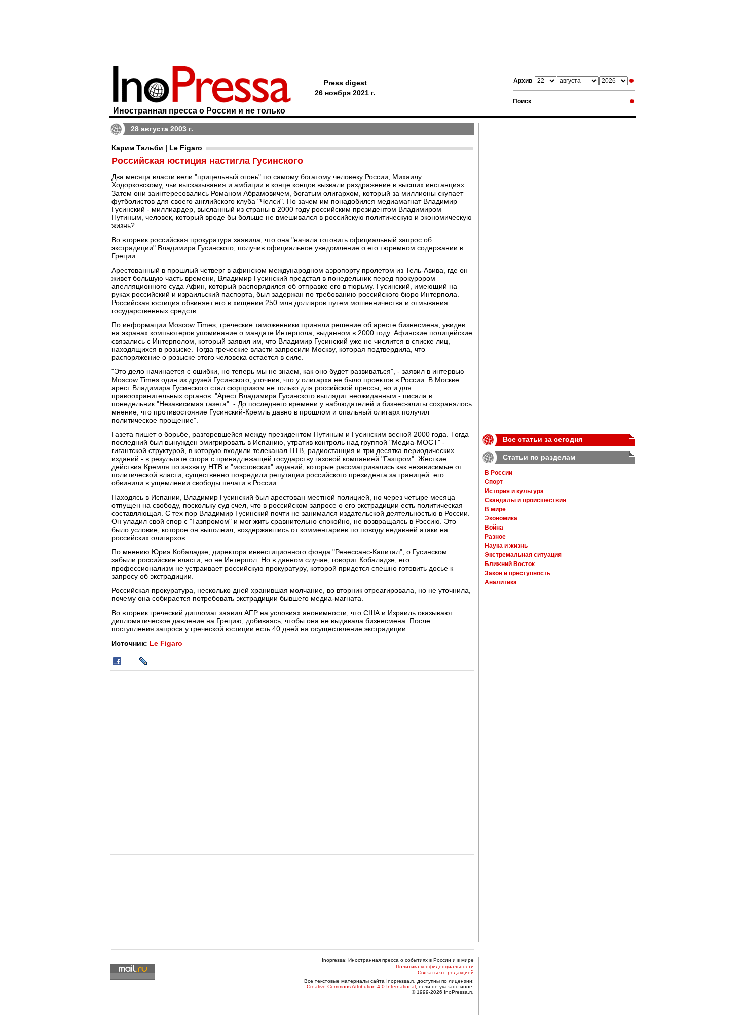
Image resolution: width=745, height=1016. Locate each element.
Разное (495, 536)
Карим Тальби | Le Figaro (156, 148)
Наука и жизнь (506, 545)
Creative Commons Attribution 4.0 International (361, 986)
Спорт (494, 481)
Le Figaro (166, 643)
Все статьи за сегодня (542, 439)
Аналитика (501, 582)
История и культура (514, 491)
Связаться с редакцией (446, 972)
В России (498, 472)
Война (494, 527)
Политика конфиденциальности (435, 966)
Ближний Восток (510, 564)
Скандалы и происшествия (525, 500)
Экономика (501, 518)
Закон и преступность (517, 573)
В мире (495, 509)
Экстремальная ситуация (523, 554)
